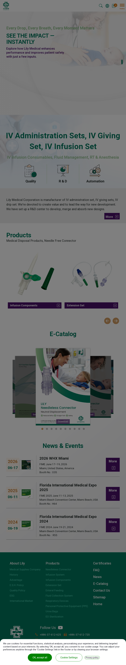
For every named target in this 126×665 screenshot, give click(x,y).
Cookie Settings (69, 657)
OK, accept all (40, 657)
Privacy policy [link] (92, 657)
